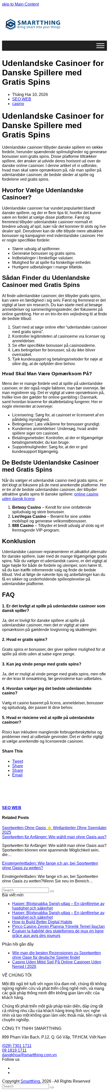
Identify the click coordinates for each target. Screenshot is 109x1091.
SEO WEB (21, 99)
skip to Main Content (20, 4)
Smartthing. (31, 1081)
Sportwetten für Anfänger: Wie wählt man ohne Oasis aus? (54, 837)
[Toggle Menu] (100, 45)
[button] (17, 761)
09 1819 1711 (14, 1050)
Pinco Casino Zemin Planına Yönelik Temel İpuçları (58, 926)
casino (18, 103)
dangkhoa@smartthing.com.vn (29, 1055)
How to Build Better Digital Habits (42, 922)
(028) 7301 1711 (16, 1046)
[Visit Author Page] (11, 798)
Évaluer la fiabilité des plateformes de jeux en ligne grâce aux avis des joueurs (58, 933)
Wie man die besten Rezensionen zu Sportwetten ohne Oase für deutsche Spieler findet (56, 955)
